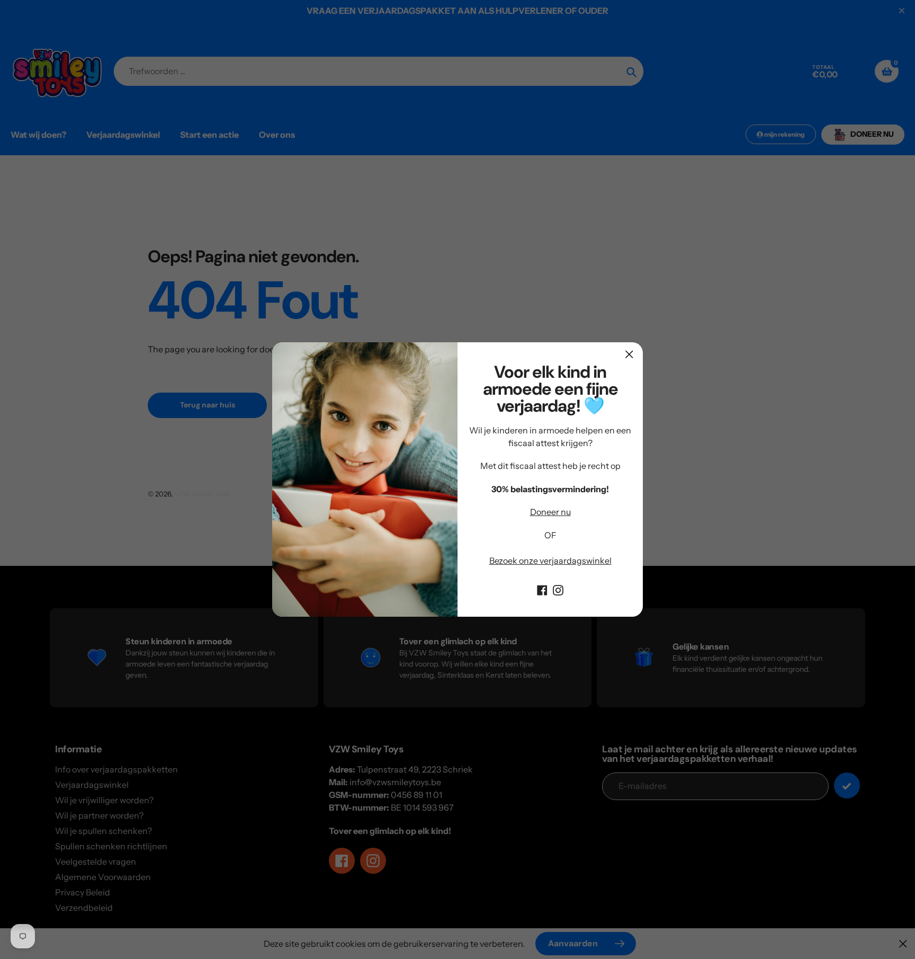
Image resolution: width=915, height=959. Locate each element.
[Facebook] (542, 589)
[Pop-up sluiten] (629, 354)
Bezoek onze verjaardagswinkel (550, 560)
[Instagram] (558, 589)
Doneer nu (550, 512)
